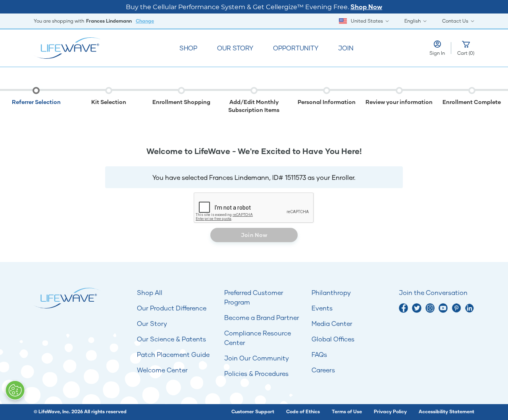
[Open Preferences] (15, 390)
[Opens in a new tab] (403, 307)
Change (145, 21)
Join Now (254, 234)
